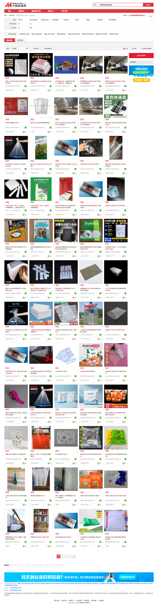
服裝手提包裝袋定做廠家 (38, 583)
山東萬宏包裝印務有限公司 (13, 169)
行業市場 (64, 11)
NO (40, 565)
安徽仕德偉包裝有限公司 (37, 169)
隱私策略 (86, 600)
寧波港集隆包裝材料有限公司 (88, 86)
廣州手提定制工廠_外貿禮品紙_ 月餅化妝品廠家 (65, 206)
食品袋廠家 (144, 583)
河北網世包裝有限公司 (36, 335)
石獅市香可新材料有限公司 (38, 86)
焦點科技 (81, 603)
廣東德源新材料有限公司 (112, 293)
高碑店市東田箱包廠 (36, 459)
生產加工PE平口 (115, 330)
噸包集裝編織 (37, 496)
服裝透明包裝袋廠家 (92, 583)
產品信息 (9, 40)
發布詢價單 (141, 55)
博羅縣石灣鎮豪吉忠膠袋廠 (113, 252)
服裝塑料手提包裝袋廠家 (52, 583)
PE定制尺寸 (61, 371)
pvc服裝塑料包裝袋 (23, 34)
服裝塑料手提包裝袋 (101, 34)
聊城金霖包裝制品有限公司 (13, 418)
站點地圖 (79, 600)
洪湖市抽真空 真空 (63, 537)
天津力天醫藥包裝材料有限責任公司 (38, 128)
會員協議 (93, 600)
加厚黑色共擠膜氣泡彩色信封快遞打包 (65, 248)
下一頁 (73, 556)
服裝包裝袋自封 (61, 34)
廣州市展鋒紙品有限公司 (62, 210)
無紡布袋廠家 (130, 583)
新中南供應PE (61, 454)
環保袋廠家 (137, 583)
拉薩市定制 (89, 164)
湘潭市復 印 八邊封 (39, 537)
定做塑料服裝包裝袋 (15, 588)
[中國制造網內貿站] (15, 4)
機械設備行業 (36, 11)
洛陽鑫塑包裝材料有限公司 (38, 500)
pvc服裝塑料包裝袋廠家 (105, 583)
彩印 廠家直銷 (87, 371)
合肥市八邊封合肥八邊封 (90, 496)
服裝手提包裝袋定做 (88, 34)
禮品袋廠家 (122, 583)
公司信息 (20, 40)
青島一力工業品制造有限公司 (13, 210)
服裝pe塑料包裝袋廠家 (24, 583)
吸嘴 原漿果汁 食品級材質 (15, 454)
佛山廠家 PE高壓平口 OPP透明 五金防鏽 (40, 289)
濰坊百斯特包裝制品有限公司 (113, 335)
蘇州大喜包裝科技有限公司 (63, 376)
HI (28, 565)
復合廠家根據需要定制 (40, 123)
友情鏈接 (101, 600)
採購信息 (21, 11)
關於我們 (56, 600)
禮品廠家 (15, 585)
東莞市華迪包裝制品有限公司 (63, 86)
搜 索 (148, 5)
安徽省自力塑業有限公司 (12, 128)
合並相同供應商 (147, 49)
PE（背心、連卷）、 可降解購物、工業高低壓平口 (15, 206)
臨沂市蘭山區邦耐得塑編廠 (38, 376)
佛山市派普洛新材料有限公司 (13, 86)
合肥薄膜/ (12, 123)
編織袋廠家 (9, 585)
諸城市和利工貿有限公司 (12, 252)
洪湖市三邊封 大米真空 (115, 496)
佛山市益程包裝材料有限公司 (38, 293)
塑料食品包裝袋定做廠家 (67, 583)
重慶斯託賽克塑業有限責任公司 (63, 500)
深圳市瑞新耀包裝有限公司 (13, 335)
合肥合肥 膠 (115, 206)
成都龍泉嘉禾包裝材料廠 (87, 293)
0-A (12, 565)
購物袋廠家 (115, 583)
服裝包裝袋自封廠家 (80, 583)
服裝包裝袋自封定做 (74, 34)
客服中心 (71, 600)
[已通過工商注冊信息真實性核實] (25, 86)
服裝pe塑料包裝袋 (49, 34)
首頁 (9, 11)
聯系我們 (64, 600)
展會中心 (51, 11)
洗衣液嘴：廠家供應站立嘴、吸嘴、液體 (65, 82)
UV (54, 565)
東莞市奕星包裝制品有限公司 (88, 376)
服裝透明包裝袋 (113, 34)
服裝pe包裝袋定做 (37, 34)
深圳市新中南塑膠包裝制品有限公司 (63, 459)
